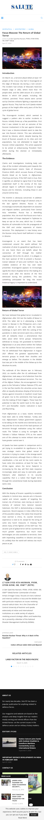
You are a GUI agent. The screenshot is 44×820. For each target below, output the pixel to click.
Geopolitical (7, 29)
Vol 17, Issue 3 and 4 (10, 552)
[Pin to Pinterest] (25, 564)
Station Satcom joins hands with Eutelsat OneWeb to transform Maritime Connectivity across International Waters (30, 743)
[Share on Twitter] (23, 564)
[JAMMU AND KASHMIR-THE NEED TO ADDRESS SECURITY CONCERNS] (6, 782)
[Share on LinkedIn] (28, 564)
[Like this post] (16, 564)
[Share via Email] (31, 564)
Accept (33, 815)
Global (31, 29)
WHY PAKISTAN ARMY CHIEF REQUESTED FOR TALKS (18, 798)
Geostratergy (20, 29)
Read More (22, 818)
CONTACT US (7, 768)
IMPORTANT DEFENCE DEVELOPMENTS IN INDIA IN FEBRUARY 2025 (21, 758)
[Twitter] (31, 805)
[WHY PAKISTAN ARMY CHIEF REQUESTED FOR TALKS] (6, 797)
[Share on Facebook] (20, 564)
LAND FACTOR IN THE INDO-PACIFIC (22, 659)
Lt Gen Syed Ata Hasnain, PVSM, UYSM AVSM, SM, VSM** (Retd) (20, 583)
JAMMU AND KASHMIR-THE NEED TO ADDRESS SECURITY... (19, 783)
